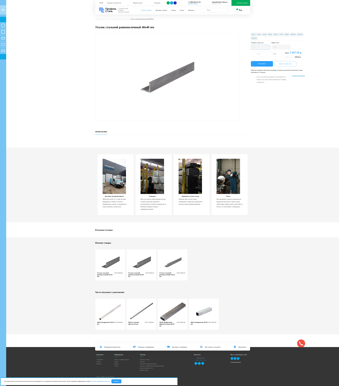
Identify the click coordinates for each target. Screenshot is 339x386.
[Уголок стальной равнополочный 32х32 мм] (172, 262)
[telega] (171, 2)
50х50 (270, 34)
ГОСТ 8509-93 (118, 273)
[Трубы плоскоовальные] (3, 51)
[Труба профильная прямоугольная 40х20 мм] (172, 311)
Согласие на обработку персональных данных (152, 366)
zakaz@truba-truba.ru (219, 2)
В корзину (262, 64)
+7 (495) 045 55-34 (194, 2)
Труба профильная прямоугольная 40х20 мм (166, 324)
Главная (98, 19)
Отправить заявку (216, 3)
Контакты (191, 10)
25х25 (253, 34)
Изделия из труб (137, 3)
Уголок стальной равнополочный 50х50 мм (136, 274)
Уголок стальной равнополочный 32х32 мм (167, 274)
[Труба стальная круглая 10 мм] (141, 311)
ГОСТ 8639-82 (118, 322)
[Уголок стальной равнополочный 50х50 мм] (141, 262)
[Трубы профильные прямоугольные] (3, 38)
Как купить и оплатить (213, 347)
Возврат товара (144, 370)
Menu (3, 10)
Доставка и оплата (161, 10)
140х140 (254, 38)
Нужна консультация (298, 76)
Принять (116, 381)
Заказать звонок (192, 3)
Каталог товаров (146, 10)
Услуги (182, 10)
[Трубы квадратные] (3, 32)
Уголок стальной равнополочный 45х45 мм (105, 274)
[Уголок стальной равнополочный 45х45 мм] (110, 262)
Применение (101, 132)
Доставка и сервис (145, 359)
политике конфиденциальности (100, 381)
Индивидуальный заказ (112, 347)
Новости (116, 363)
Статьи (116, 361)
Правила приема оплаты (146, 368)
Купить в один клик (285, 64)
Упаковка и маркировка (146, 347)
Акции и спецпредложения (121, 359)
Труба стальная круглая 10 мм (133, 323)
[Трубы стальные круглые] (3, 25)
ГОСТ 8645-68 (181, 322)
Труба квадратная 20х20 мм (199, 323)
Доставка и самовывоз (179, 347)
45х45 (264, 34)
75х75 (281, 34)
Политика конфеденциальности (148, 363)
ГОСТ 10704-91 (149, 322)
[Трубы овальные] (3, 44)
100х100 (293, 34)
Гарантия (142, 361)
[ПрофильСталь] (107, 10)
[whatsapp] (168, 2)
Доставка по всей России (114, 3)
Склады (173, 10)
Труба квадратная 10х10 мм (105, 323)
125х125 (300, 34)
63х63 (275, 34)
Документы (242, 347)
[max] (175, 2)
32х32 (259, 34)
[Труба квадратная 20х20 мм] (204, 311)
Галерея (98, 361)
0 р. (240, 10)
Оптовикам (157, 3)
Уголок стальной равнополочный (120, 19)
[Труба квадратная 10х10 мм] (110, 311)
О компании (99, 359)
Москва (101, 3)
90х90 (287, 34)
